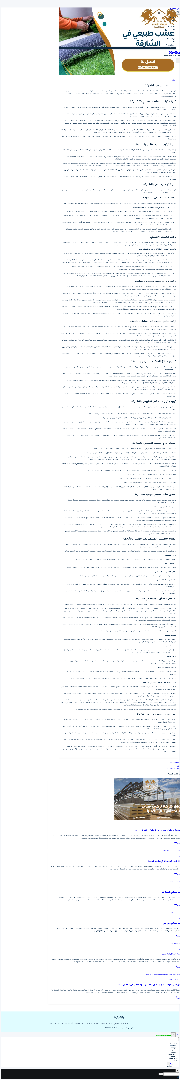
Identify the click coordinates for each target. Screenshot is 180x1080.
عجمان (172, 30)
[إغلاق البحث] (177, 1070)
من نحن (170, 48)
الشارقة (171, 27)
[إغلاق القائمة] (178, 1039)
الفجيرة (172, 36)
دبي (173, 24)
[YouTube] (179, 9)
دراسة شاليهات (174, 761)
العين (172, 42)
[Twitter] (176, 9)
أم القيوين (170, 39)
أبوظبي (172, 21)
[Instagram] (171, 9)
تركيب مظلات (173, 980)
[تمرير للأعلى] (177, 1035)
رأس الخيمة (170, 33)
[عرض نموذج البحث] (178, 13)
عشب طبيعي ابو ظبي (172, 767)
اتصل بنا (53, 1023)
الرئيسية (171, 18)
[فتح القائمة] (178, 60)
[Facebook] (174, 9)
